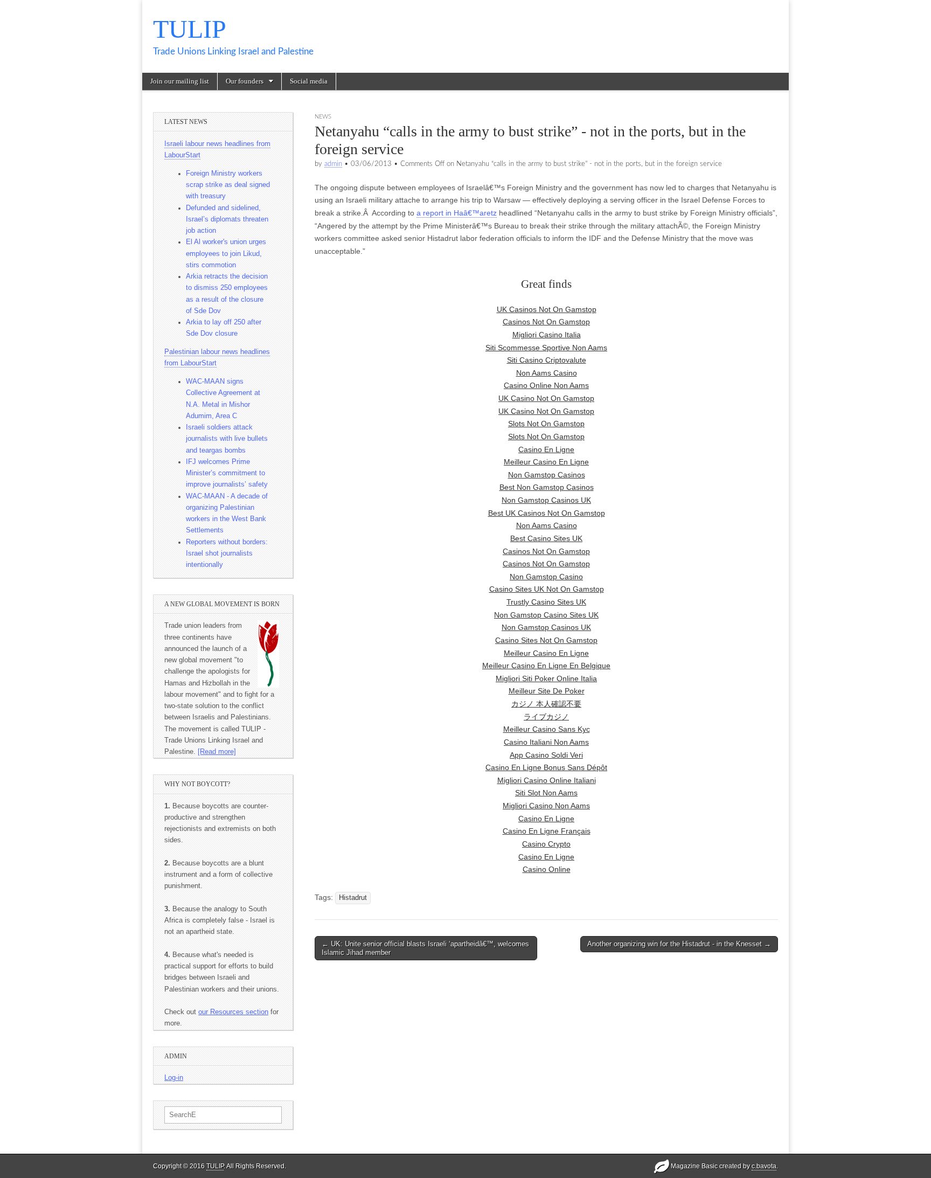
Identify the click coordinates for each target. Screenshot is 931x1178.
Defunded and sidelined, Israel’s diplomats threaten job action (227, 219)
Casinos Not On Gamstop (546, 321)
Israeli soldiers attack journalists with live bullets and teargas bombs (227, 439)
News (323, 117)
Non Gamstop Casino (546, 576)
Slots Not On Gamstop (546, 423)
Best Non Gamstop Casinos (546, 487)
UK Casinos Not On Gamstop (546, 309)
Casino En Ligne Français (546, 831)
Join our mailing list (179, 81)
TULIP (189, 29)
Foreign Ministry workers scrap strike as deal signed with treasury (228, 185)
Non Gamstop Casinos (546, 474)
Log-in (173, 1078)
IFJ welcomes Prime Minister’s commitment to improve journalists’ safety (227, 473)
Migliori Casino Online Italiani (546, 780)
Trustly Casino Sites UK (546, 602)
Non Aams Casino (546, 373)
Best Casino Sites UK (546, 538)
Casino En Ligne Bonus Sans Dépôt (546, 767)
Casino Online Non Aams (546, 385)
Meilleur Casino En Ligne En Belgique (546, 665)
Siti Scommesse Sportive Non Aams (546, 347)
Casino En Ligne (546, 449)
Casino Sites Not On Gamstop (546, 640)
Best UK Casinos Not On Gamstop (546, 513)
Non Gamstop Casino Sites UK (546, 615)
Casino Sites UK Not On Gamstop (546, 589)
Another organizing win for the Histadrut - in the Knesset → (679, 944)
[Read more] (217, 752)
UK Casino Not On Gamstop (546, 398)
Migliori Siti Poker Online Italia (546, 678)
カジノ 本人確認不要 (546, 703)
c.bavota (764, 1166)
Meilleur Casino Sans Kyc (546, 729)
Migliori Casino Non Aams (546, 805)
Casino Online (547, 869)
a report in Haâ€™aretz (456, 213)
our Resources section (233, 1012)
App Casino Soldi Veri (546, 755)
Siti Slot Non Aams (546, 792)
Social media (309, 81)
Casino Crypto (546, 844)
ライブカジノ (546, 716)
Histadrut (353, 898)
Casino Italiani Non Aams (546, 742)
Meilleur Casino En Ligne (546, 462)
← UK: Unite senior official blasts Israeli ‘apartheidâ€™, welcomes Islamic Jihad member (425, 948)
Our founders (244, 81)
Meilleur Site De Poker (547, 691)
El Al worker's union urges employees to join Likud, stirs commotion (226, 253)
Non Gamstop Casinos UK (546, 500)
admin (333, 164)
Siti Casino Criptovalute (546, 360)
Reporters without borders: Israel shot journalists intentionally (227, 553)
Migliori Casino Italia (546, 334)
